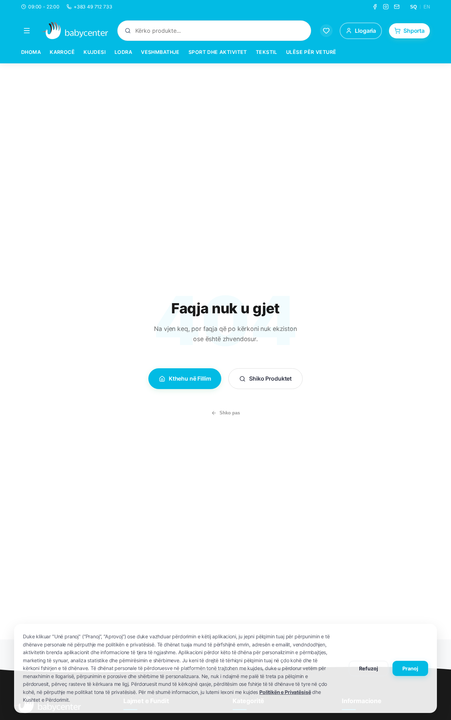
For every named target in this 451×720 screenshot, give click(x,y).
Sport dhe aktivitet (218, 52)
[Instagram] (386, 7)
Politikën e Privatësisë (285, 692)
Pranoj (410, 668)
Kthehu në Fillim (190, 378)
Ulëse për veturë (311, 52)
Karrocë (62, 52)
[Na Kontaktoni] (397, 7)
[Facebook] (375, 7)
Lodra (123, 52)
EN (427, 7)
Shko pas (230, 412)
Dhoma (31, 52)
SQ (413, 7)
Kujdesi (95, 52)
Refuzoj (368, 668)
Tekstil (266, 52)
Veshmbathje (160, 52)
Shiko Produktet (270, 378)
